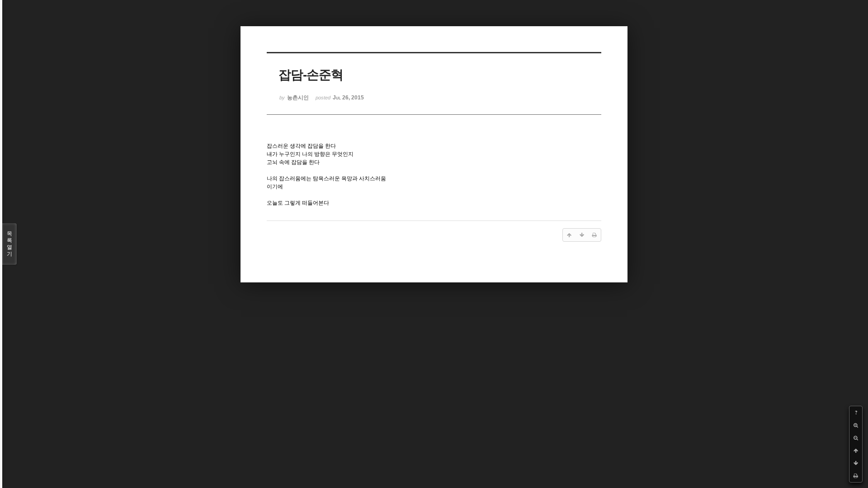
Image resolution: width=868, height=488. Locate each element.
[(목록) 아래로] (855, 463)
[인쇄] (855, 475)
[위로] (855, 450)
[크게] (855, 425)
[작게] (855, 438)
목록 (9, 243)
